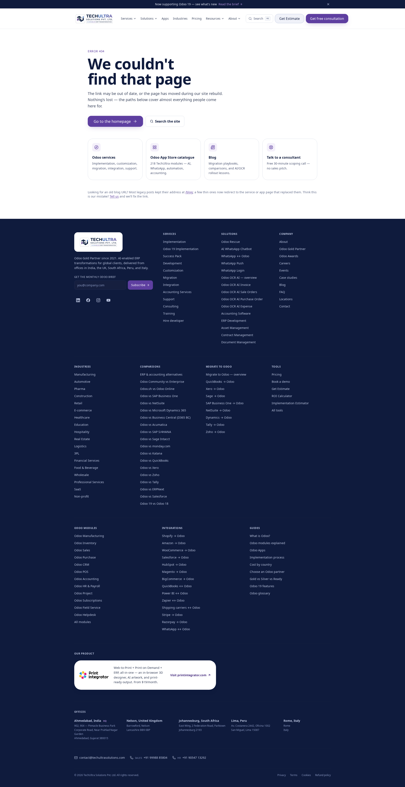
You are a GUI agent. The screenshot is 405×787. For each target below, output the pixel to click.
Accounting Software (236, 313)
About (232, 18)
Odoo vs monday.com (155, 446)
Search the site (167, 121)
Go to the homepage (112, 121)
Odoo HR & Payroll (87, 586)
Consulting (170, 306)
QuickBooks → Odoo (220, 382)
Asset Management (235, 328)
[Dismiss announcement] (328, 4)
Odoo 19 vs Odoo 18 (154, 504)
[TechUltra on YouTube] (108, 300)
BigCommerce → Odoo (178, 579)
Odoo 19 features (262, 586)
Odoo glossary (260, 593)
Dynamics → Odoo (219, 417)
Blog (282, 285)
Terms (293, 775)
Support (168, 299)
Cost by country (261, 565)
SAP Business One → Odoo (224, 403)
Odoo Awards (288, 256)
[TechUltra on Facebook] (88, 300)
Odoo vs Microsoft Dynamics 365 (163, 410)
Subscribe (138, 285)
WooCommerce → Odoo (178, 550)
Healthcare (82, 417)
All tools (277, 410)
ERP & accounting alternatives (161, 374)
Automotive (82, 382)
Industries (180, 18)
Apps (165, 18)
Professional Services (89, 482)
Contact (284, 306)
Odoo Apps (257, 550)
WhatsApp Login (232, 270)
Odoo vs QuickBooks (154, 460)
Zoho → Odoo (215, 432)
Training (169, 313)
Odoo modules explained (267, 543)
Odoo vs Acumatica (153, 425)
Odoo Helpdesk (85, 615)
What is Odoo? (260, 536)
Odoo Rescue (230, 242)
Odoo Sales (82, 550)
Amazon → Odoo (173, 543)
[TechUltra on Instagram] (98, 300)
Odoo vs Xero (149, 468)
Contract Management (237, 335)
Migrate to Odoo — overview (226, 374)
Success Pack (172, 256)
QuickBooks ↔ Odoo (177, 586)
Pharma (79, 389)
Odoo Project (83, 593)
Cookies (306, 775)
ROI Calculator (282, 396)
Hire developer (173, 321)
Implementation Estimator (290, 403)
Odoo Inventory (85, 543)
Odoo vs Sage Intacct (155, 439)
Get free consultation (327, 18)
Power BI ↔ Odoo (175, 593)
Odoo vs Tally (149, 482)
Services (126, 18)
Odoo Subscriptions (88, 600)
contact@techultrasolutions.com (102, 758)
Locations (286, 299)
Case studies (288, 278)
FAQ (282, 292)
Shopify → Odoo (173, 536)
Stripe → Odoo (172, 615)
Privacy (281, 775)
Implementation (174, 242)
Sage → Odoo (215, 396)
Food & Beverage (86, 468)
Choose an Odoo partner (267, 572)
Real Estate (82, 439)
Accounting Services (177, 292)
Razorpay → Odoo (174, 622)
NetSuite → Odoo (218, 410)
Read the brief (229, 4)
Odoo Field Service (87, 608)
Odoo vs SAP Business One (159, 396)
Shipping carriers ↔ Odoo (181, 608)
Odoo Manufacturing (89, 536)
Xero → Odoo (215, 389)
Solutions (147, 18)
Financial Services (86, 460)
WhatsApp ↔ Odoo (235, 256)
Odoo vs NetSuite (152, 403)
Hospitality (81, 432)
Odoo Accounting (86, 579)
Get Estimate (289, 18)
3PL (76, 453)
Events (284, 270)
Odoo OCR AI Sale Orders (239, 292)
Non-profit (81, 496)
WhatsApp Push (232, 263)
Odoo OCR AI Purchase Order (242, 299)
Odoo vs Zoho (149, 475)
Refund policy (323, 775)
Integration (171, 285)
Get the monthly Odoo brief (95, 277)
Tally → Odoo (215, 425)
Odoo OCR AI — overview (239, 278)
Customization (173, 270)
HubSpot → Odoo (174, 565)
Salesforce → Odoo (175, 557)
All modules (82, 622)
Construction (83, 396)
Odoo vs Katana (151, 453)
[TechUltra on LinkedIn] (78, 300)
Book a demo (281, 382)
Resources (213, 18)
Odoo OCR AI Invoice (236, 285)
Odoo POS (81, 572)
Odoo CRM (81, 565)
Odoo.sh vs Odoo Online (157, 389)
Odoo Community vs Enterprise (162, 382)
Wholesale (81, 475)
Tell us (114, 196)
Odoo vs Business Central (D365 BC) (165, 417)
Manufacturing (85, 374)
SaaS (77, 489)
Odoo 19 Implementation (180, 249)
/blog (189, 192)
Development (172, 263)
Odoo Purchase (85, 557)
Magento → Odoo (174, 572)
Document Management (238, 342)
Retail (78, 403)
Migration (170, 278)
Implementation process (267, 557)
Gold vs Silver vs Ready (266, 579)
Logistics (80, 446)
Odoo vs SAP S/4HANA (155, 432)
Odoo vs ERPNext (152, 489)
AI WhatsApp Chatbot (236, 249)
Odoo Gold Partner (292, 249)
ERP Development (233, 321)
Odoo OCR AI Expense (236, 306)
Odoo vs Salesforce (153, 496)
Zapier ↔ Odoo (173, 600)
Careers (284, 263)
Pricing (197, 18)
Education (81, 425)
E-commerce (83, 410)
